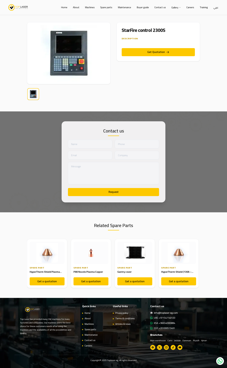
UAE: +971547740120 (164, 318)
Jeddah (177, 340)
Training (204, 7)
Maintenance (124, 7)
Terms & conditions (125, 318)
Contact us (160, 7)
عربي (215, 7)
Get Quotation (156, 51)
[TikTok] (173, 347)
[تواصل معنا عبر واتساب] (220, 361)
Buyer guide (143, 7)
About (76, 7)
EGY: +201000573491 (164, 328)
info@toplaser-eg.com (166, 313)
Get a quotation (47, 281)
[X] (159, 347)
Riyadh (196, 340)
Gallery (174, 7)
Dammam (187, 340)
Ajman (204, 340)
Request (114, 191)
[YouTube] (179, 347)
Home (64, 7)
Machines (90, 7)
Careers (190, 7)
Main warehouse (158, 340)
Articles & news (123, 324)
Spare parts (106, 7)
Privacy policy (121, 313)
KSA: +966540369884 (164, 323)
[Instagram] (166, 347)
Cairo (170, 340)
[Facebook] (152, 347)
